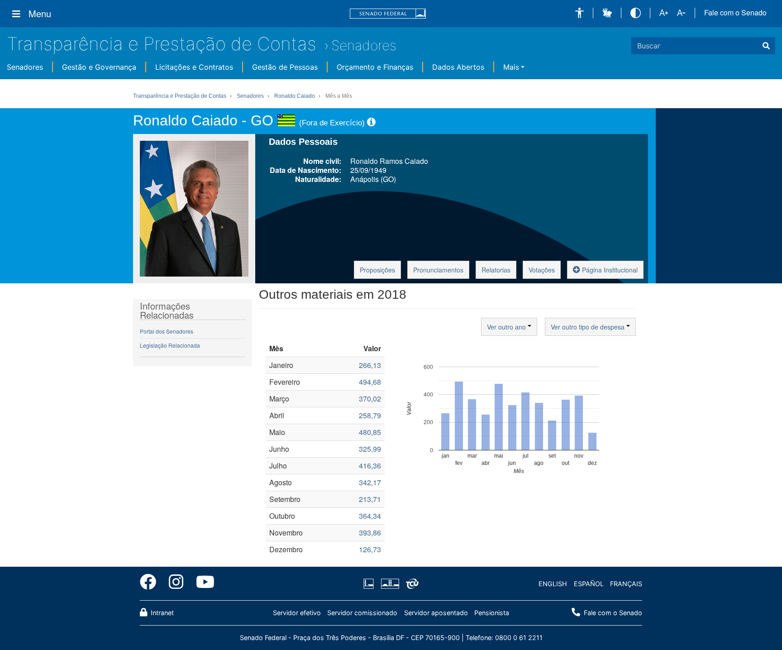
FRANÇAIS (626, 584)
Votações (542, 269)
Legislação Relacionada (170, 345)
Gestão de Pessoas (285, 67)
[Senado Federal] (388, 14)
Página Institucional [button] (609, 269)
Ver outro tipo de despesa (588, 326)
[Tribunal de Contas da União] (411, 583)
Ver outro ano (507, 326)
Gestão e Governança (99, 67)
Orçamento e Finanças (375, 67)
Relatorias (496, 269)
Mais (511, 67)
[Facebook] (151, 583)
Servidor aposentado (436, 613)
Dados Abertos (458, 67)
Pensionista (491, 613)
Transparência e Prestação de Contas (161, 44)
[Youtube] (202, 583)
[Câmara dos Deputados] (370, 583)
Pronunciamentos (438, 269)
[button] (579, 13)
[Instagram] (176, 583)
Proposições (377, 269)
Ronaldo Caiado (294, 96)
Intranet (161, 613)
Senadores (363, 45)
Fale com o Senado (735, 12)
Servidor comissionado (362, 613)
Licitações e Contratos (194, 67)
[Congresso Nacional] (389, 583)
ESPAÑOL (589, 584)
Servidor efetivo (297, 613)
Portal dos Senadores (166, 331)
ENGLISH (553, 584)
